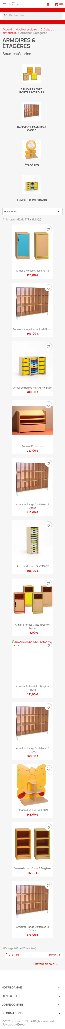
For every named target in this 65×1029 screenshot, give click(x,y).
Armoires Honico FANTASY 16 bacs (32, 387)
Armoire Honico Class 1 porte (32, 270)
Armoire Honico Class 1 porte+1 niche (32, 626)
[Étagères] (31, 150)
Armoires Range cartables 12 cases (32, 506)
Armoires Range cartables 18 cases (32, 750)
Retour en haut (47, 964)
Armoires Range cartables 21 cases (32, 928)
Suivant (55, 955)
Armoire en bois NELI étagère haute (32, 688)
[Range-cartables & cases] (31, 112)
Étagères (31, 165)
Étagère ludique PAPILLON (33, 810)
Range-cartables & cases (31, 129)
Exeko (20, 1024)
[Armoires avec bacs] (31, 184)
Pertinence (32, 212)
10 (17, 954)
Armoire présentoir (33, 446)
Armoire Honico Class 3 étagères (32, 868)
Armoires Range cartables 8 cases (32, 329)
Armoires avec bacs (32, 200)
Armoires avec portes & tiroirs (31, 91)
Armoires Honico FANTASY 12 (32, 566)
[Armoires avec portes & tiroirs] (31, 74)
